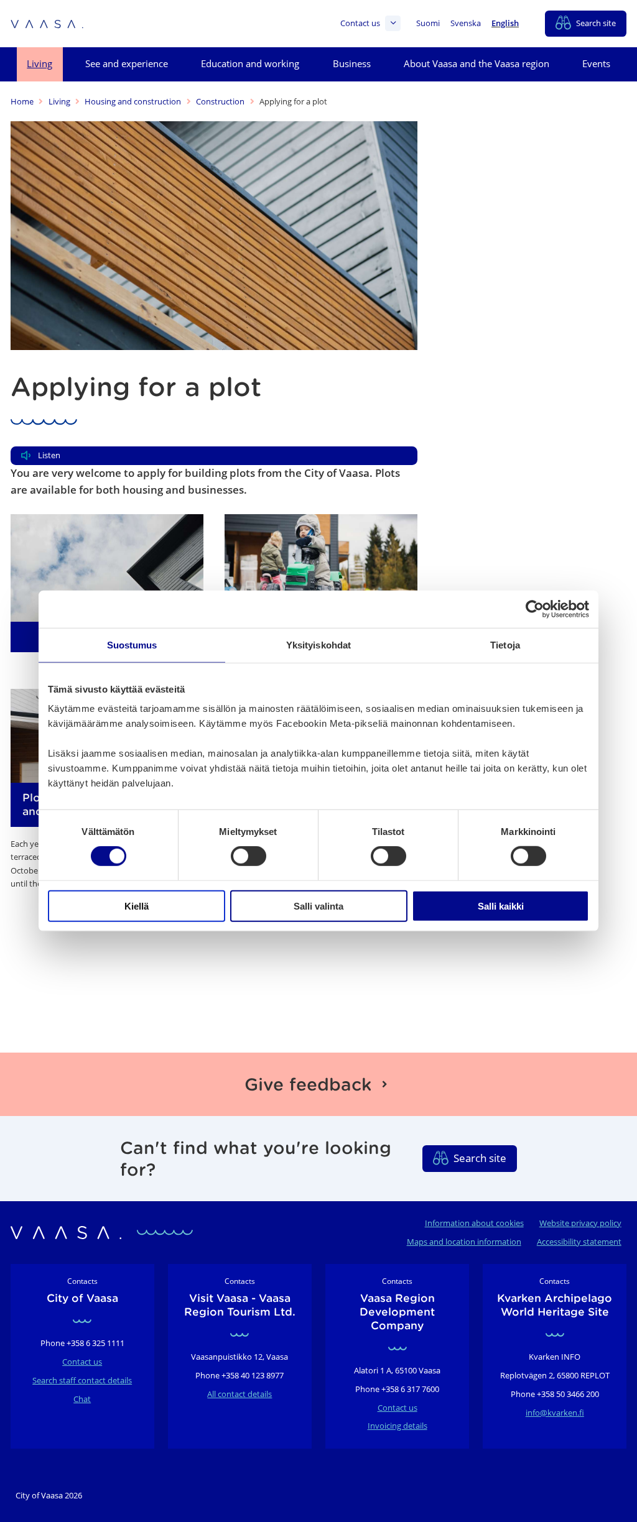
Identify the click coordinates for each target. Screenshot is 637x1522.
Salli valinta (318, 905)
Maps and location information (464, 1241)
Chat (82, 1398)
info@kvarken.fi (555, 1412)
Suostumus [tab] (132, 645)
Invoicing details (397, 1425)
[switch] (248, 856)
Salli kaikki (501, 905)
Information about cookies (474, 1223)
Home (22, 101)
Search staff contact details (82, 1380)
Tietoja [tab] (505, 645)
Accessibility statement (579, 1241)
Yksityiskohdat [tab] (318, 645)
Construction (220, 101)
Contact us (360, 23)
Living (59, 101)
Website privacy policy (580, 1223)
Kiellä (136, 905)
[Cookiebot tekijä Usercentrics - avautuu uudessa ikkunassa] (534, 609)
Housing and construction (133, 101)
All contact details (239, 1394)
